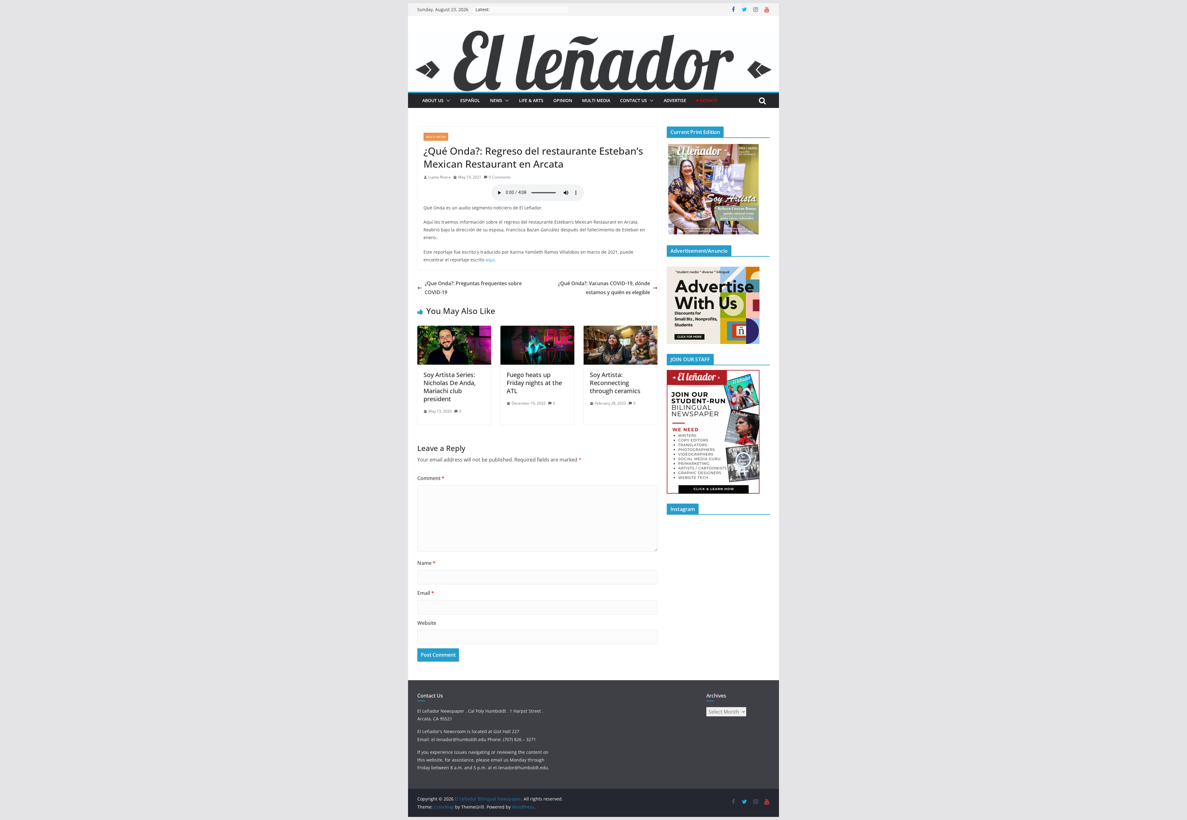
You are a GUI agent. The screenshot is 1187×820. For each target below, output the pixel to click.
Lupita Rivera (439, 177)
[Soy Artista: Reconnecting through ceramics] (620, 330)
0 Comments (500, 177)
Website (426, 623)
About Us (433, 100)
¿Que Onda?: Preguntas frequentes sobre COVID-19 (473, 288)
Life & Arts (531, 100)
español (470, 100)
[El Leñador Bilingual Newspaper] (593, 35)
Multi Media (596, 100)
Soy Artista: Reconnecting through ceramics (615, 383)
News (496, 100)
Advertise (675, 100)
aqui (490, 260)
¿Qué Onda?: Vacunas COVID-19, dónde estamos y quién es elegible (604, 288)
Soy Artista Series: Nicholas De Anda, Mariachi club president (449, 387)
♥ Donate (706, 100)
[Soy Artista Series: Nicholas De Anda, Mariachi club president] (454, 330)
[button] (447, 100)
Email (425, 593)
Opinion (562, 100)
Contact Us (633, 100)
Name (426, 563)
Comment (431, 478)
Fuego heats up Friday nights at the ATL (534, 383)
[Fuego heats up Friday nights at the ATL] (537, 330)
